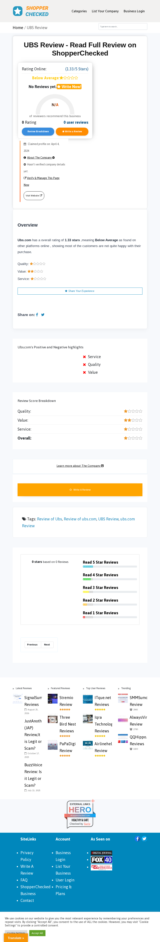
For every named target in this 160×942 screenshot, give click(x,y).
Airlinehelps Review (103, 747)
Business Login (134, 11)
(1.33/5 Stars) (76, 69)
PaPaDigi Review (68, 747)
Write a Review (73, 131)
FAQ (24, 880)
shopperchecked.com (80, 815)
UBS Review (108, 519)
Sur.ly (87, 823)
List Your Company (105, 11)
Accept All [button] (37, 933)
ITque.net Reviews (103, 701)
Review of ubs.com (80, 519)
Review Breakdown (38, 131)
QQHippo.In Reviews (138, 740)
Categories (79, 11)
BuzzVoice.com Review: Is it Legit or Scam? (33, 775)
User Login (65, 880)
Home (18, 27)
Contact (27, 900)
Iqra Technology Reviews (103, 724)
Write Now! (71, 86)
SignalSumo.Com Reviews (33, 701)
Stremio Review (66, 701)
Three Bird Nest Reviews (68, 724)
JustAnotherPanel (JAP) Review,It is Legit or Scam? (33, 734)
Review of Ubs (49, 519)
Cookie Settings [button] (16, 933)
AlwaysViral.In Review (138, 720)
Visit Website (32, 195)
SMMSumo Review (138, 701)
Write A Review (82, 489)
